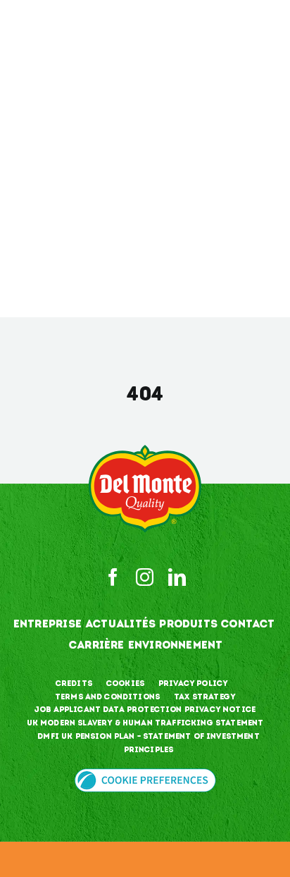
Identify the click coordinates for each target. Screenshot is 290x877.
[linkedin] (177, 577)
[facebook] (113, 577)
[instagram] (144, 577)
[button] (145, 777)
